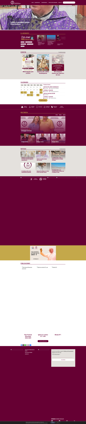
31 (21, 92)
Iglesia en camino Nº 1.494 (43, 335)
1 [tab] (40, 28)
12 (37, 94)
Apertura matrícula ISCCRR (49, 93)
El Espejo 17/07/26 (40, 141)
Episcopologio (23, 44)
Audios (22, 128)
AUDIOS (64, 114)
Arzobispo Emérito (29, 42)
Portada (25, 128)
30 (40, 89)
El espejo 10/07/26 (55, 141)
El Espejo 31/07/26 (27, 131)
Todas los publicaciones (43, 341)
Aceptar (53, 422)
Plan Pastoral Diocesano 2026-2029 (28, 336)
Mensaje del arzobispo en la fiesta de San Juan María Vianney (41, 43)
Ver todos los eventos (62, 52)
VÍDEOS (60, 114)
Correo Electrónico (56, 354)
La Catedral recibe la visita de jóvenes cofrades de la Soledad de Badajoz (57, 159)
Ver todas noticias (62, 148)
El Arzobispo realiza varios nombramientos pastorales (19, 23)
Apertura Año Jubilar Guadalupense (43, 72)
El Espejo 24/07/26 (25, 141)
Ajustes (58, 422)
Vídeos (28, 128)
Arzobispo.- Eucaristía (48, 90)
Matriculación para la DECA (28, 72)
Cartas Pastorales (30, 44)
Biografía (22, 42)
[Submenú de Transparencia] (47, 2)
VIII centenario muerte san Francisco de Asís (58, 73)
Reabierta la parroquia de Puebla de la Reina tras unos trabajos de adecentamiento (27, 159)
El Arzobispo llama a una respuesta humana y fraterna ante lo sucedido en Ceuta (51, 43)
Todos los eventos (43, 100)
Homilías (22, 46)
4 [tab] (44, 28)
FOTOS (57, 114)
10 (30, 94)
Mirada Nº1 (58, 335)
